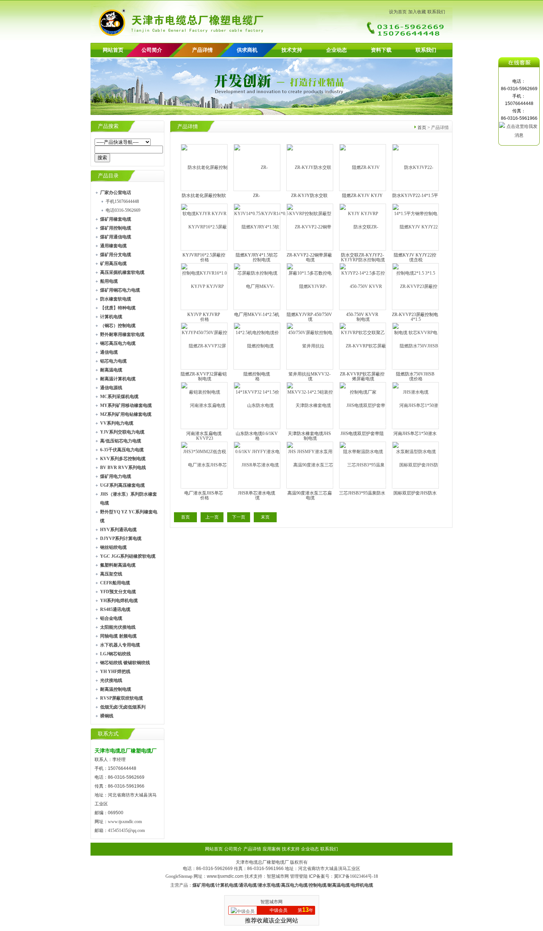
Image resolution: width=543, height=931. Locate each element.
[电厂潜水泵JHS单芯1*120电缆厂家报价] (204, 488)
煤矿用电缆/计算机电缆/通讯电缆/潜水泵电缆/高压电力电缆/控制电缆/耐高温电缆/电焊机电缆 (282, 885)
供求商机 (247, 50)
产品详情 (202, 50)
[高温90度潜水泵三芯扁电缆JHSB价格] (310, 488)
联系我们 (436, 11)
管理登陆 (299, 876)
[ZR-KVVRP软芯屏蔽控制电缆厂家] (362, 369)
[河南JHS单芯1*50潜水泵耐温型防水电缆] (415, 428)
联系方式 (108, 734)
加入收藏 (417, 11)
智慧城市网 (278, 876)
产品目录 (108, 176)
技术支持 (291, 50)
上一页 (212, 517)
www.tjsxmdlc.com (125, 821)
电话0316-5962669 (123, 210)
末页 (265, 517)
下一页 (238, 517)
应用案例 (271, 849)
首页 (421, 127)
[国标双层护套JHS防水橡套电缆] (415, 488)
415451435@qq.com (126, 830)
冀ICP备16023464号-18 (356, 876)
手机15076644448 (122, 201)
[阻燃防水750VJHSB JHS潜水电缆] (415, 369)
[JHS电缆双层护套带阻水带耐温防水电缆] (362, 428)
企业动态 (336, 50)
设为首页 (398, 11)
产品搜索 (108, 126)
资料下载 (381, 50)
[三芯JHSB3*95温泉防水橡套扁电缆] (362, 488)
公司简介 (233, 849)
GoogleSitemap (178, 876)
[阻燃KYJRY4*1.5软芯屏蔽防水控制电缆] (257, 250)
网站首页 (113, 50)
